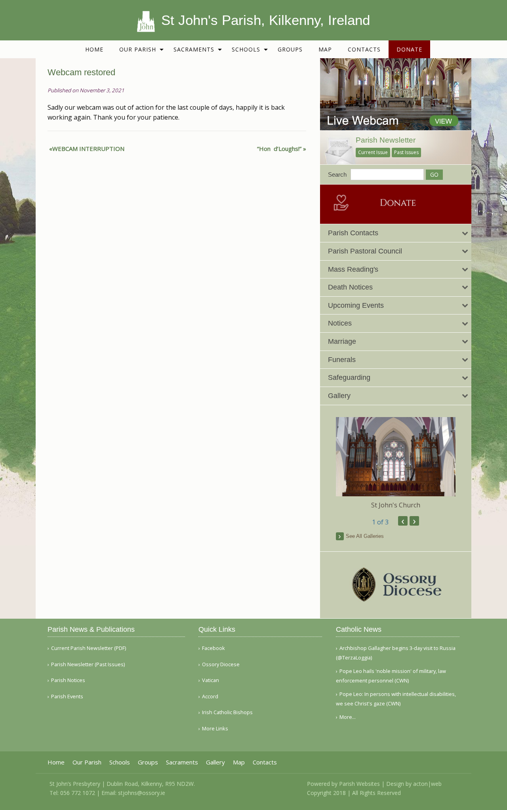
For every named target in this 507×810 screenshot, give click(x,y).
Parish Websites (359, 783)
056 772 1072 (77, 793)
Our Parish (137, 49)
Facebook (213, 648)
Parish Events (67, 696)
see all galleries (365, 536)
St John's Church (395, 505)
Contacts (364, 49)
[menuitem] (94, 49)
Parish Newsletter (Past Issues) (88, 664)
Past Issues (406, 152)
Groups (290, 49)
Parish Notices (68, 680)
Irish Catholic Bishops (227, 712)
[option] (396, 463)
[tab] (396, 233)
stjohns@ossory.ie (141, 793)
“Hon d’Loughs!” (279, 148)
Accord (210, 696)
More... (347, 716)
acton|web (427, 783)
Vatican (210, 680)
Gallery (215, 762)
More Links (215, 728)
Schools (246, 49)
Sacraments (193, 49)
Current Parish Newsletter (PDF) (88, 648)
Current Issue (373, 152)
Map (325, 49)
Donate (409, 49)
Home (94, 49)
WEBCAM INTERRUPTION (88, 148)
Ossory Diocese (221, 664)
